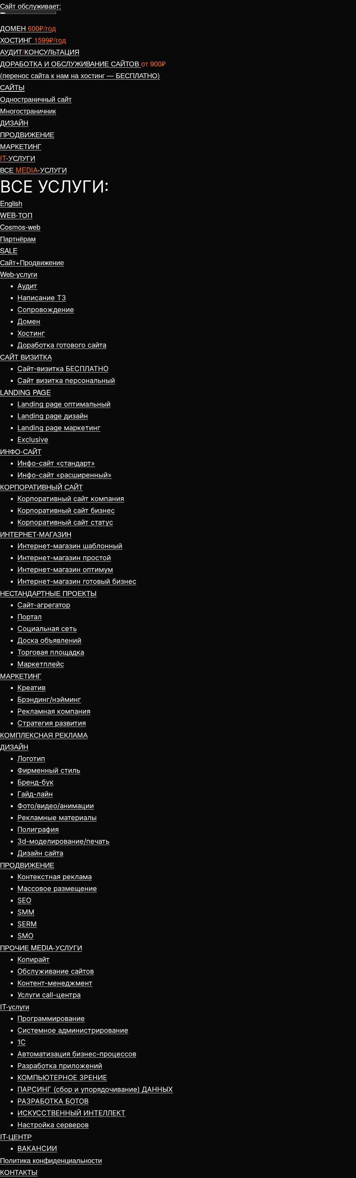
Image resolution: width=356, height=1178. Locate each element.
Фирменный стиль (48, 770)
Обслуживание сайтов (55, 971)
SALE (8, 250)
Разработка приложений (59, 1066)
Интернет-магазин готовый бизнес (76, 581)
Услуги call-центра (49, 995)
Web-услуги (18, 274)
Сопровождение (45, 309)
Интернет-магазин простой (64, 558)
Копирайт (33, 959)
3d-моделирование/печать (63, 841)
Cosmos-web (20, 227)
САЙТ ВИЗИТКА (26, 357)
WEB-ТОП (16, 215)
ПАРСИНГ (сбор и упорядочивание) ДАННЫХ (95, 1089)
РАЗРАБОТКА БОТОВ (53, 1101)
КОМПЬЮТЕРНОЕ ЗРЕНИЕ (62, 1077)
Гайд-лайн (35, 794)
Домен (28, 321)
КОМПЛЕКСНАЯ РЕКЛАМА (44, 735)
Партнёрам (18, 239)
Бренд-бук (35, 782)
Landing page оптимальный (64, 404)
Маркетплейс (40, 664)
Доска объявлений (49, 640)
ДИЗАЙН (14, 747)
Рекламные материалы (57, 817)
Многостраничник (28, 111)
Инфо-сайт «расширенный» (64, 475)
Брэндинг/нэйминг (49, 699)
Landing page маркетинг (58, 428)
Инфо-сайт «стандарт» (56, 463)
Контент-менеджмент (54, 983)
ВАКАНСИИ (37, 1148)
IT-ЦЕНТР (16, 1136)
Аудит (27, 286)
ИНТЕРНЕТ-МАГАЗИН (35, 534)
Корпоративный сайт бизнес (66, 510)
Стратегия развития (51, 723)
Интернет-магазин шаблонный (69, 546)
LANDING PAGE (25, 392)
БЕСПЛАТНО (80, 75)
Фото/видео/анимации (55, 806)
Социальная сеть (47, 628)
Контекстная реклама (54, 877)
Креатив (31, 688)
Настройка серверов (53, 1125)
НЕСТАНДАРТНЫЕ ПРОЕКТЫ (48, 593)
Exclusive (32, 439)
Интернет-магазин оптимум (65, 569)
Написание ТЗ (41, 298)
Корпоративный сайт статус (65, 522)
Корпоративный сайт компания (70, 498)
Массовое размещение (57, 888)
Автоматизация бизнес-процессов (76, 1054)
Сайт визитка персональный (66, 380)
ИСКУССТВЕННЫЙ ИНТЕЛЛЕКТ (71, 1113)
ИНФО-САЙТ (20, 451)
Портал (29, 617)
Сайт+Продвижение (32, 262)
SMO (25, 936)
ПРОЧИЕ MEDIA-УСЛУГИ (41, 947)
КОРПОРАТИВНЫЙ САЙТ (41, 487)
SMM (25, 912)
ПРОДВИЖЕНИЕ (27, 865)
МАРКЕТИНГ (20, 676)
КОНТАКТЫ (19, 1172)
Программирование (51, 1018)
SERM (27, 924)
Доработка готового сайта (61, 345)
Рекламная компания (53, 711)
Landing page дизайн (52, 416)
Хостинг (31, 333)
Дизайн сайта (40, 853)
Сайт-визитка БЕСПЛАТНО (62, 369)
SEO (24, 900)
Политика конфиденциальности (51, 1160)
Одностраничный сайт (36, 99)
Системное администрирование (72, 1030)
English (11, 203)
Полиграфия (38, 829)
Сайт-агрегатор (43, 605)
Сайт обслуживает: (30, 6)
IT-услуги (14, 1006)
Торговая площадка (50, 652)
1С (21, 1042)
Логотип (31, 758)
